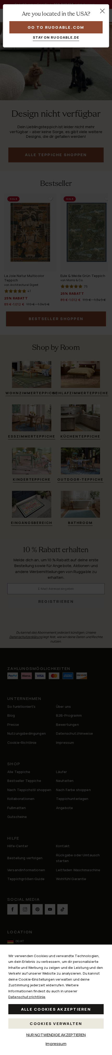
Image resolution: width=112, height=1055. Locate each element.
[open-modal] (102, 11)
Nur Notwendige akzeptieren (56, 1035)
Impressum (56, 1043)
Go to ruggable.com (56, 27)
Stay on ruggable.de (56, 37)
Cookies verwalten (56, 1023)
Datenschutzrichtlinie (26, 996)
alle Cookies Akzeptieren (56, 1009)
